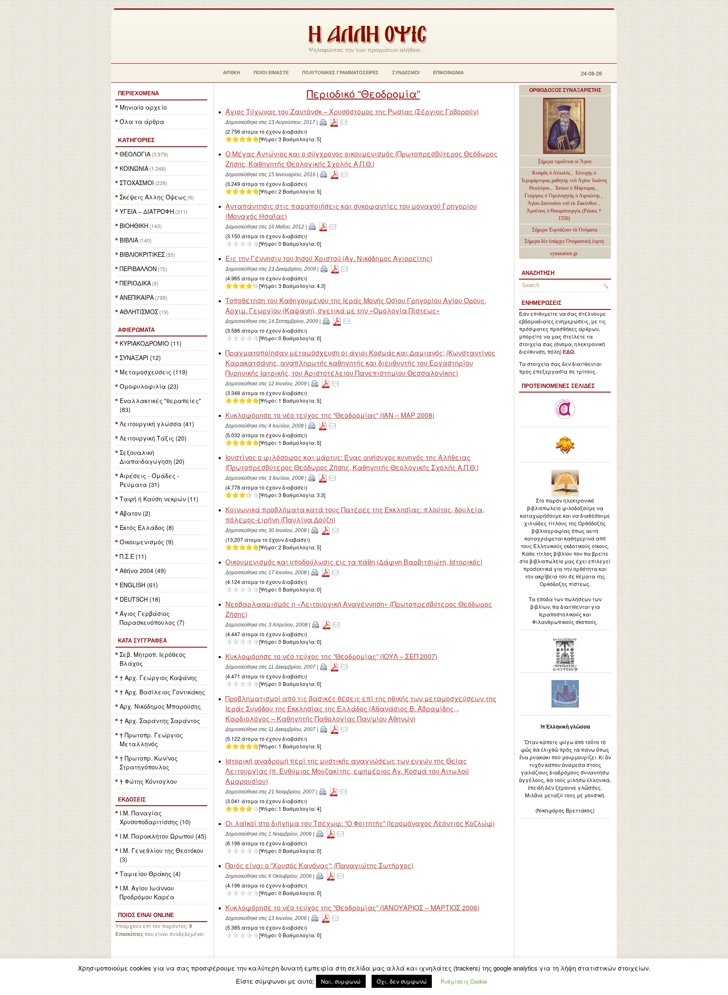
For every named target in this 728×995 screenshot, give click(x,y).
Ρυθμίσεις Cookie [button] (464, 981)
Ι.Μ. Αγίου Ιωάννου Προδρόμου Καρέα (147, 892)
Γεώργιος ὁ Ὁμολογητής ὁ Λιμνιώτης (562, 196)
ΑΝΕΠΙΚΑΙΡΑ (137, 297)
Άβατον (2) (135, 513)
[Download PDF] (334, 121)
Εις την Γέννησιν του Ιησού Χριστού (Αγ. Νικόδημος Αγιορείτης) (328, 258)
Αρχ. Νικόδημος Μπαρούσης (160, 706)
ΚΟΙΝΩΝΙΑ (134, 168)
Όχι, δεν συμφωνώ (402, 981)
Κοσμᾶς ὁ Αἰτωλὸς (551, 173)
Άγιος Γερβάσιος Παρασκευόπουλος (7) (152, 618)
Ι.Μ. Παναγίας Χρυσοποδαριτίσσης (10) (155, 817)
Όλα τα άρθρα (142, 121)
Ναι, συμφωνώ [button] (341, 981)
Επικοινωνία (448, 72)
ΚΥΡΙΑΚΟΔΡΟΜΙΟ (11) (151, 343)
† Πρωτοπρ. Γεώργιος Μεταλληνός (151, 739)
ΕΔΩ (568, 352)
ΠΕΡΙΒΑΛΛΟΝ (138, 268)
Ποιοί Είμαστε (271, 72)
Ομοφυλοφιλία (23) (149, 386)
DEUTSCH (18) (140, 599)
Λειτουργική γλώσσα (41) (157, 424)
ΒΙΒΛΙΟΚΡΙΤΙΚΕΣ (142, 254)
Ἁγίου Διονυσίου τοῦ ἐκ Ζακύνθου (562, 203)
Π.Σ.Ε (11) (133, 556)
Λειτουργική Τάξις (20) (153, 438)
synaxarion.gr (564, 253)
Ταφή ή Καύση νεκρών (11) (159, 499)
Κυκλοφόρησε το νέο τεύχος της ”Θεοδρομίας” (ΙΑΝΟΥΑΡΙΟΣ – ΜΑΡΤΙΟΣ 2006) (352, 907)
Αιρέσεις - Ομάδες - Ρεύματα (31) (149, 480)
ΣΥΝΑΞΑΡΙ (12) (140, 357)
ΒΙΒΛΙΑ (129, 240)
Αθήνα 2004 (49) (143, 570)
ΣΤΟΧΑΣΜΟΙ (137, 182)
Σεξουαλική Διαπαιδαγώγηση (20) (152, 456)
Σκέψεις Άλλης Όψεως (153, 197)
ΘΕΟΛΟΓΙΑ (135, 154)
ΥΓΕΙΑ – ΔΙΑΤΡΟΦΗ (147, 211)
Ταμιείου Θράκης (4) (150, 873)
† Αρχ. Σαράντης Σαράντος (160, 720)
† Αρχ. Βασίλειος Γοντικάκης (162, 692)
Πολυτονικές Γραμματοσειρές (340, 72)
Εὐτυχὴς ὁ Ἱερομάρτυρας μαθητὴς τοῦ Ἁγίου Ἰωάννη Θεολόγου (564, 180)
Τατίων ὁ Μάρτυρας (576, 188)
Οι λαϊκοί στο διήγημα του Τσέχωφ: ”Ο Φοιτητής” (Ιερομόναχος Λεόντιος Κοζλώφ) (360, 823)
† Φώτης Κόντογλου (148, 781)
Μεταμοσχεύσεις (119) (153, 372)
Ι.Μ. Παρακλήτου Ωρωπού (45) (163, 836)
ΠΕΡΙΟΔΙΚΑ (135, 283)
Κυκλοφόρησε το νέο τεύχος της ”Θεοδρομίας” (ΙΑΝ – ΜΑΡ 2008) (329, 415)
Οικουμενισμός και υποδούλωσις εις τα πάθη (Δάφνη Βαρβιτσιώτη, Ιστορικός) (353, 562)
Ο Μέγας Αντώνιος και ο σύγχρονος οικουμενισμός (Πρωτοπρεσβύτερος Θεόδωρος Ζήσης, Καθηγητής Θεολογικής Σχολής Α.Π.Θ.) (361, 159)
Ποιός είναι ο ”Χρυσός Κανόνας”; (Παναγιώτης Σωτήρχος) (319, 865)
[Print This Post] (323, 121)
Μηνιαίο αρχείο (143, 107)
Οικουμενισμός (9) (147, 542)
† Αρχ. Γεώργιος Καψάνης (158, 677)
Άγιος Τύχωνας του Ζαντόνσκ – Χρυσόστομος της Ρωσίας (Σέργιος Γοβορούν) (352, 111)
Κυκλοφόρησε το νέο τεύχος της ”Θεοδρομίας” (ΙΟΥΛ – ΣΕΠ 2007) (331, 656)
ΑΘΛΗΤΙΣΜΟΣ (139, 311)
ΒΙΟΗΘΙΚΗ (134, 225)
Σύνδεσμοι (406, 72)
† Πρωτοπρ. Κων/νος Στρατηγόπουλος (149, 762)
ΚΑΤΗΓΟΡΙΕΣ (136, 140)
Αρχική (231, 72)
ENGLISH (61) (139, 585)
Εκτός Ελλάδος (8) (147, 527)
